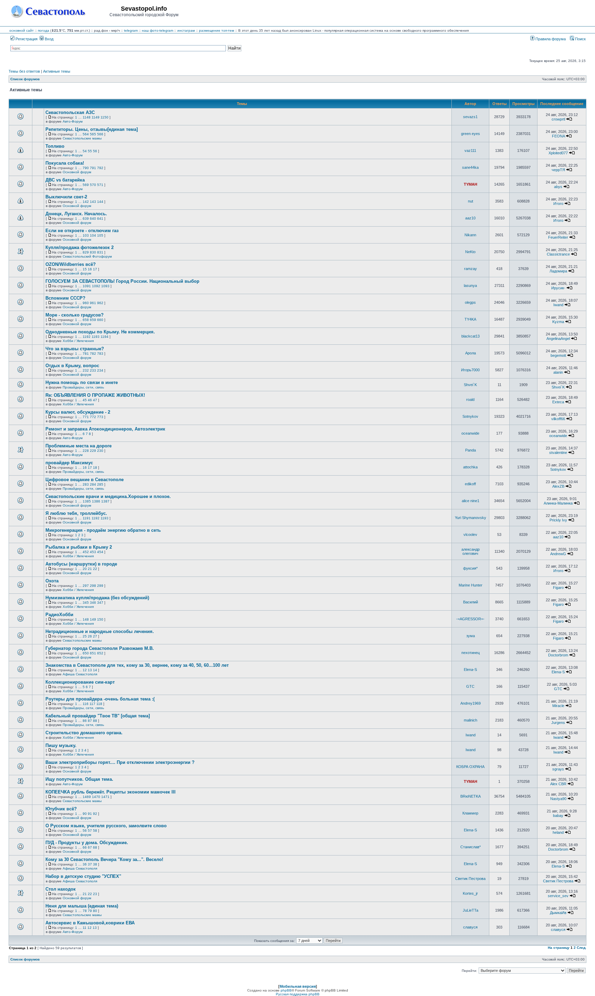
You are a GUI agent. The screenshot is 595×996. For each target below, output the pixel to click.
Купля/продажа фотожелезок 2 (79, 247)
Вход (48, 39)
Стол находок (60, 889)
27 (95, 636)
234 (100, 370)
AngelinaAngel (558, 338)
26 (90, 636)
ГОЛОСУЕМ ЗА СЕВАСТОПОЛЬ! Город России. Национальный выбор (122, 281)
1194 (104, 337)
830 (93, 252)
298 (93, 586)
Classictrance (558, 254)
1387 (105, 501)
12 (85, 670)
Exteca (558, 402)
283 (86, 484)
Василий (470, 602)
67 (90, 847)
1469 (87, 797)
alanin (558, 372)
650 (86, 653)
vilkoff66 (558, 419)
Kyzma (558, 322)
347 (100, 602)
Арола (470, 353)
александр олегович (470, 551)
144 (100, 202)
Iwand (558, 305)
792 (100, 168)
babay (558, 815)
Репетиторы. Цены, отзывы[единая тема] (91, 129)
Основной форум (77, 172)
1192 (87, 337)
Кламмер (470, 813)
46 (90, 400)
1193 (96, 337)
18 (95, 467)
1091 (87, 286)
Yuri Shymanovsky (470, 518)
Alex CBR (558, 784)
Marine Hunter (470, 585)
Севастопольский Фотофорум (87, 256)
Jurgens (558, 722)
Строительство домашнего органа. (84, 732)
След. (581, 948)
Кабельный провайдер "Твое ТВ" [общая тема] (97, 715)
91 (90, 814)
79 (90, 911)
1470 (96, 797)
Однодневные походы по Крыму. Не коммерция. (100, 331)
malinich (470, 720)
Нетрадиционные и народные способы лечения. (99, 631)
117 (92, 704)
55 (90, 151)
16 (90, 269)
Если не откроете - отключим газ (81, 230)
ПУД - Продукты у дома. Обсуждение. (86, 842)
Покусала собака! (64, 163)
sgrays (558, 769)
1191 (87, 518)
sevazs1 (470, 117)
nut (470, 201)
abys (558, 187)
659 (93, 320)
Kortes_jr (470, 893)
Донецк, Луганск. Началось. (76, 213)
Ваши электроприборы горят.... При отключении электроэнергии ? (120, 762)
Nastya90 (558, 799)
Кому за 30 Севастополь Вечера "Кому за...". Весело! (104, 859)
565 (93, 134)
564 (86, 134)
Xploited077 (558, 153)
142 (86, 202)
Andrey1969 (470, 703)
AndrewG (558, 554)
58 (95, 830)
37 (90, 864)
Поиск (580, 39)
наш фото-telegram (157, 30)
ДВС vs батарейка (65, 180)
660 (100, 320)
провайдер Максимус (69, 462)
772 (93, 417)
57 (90, 830)
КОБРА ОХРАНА (470, 767)
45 (85, 400)
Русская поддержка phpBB (298, 994)
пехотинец (470, 653)
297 (86, 586)
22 (95, 569)
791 (93, 168)
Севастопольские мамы (82, 138)
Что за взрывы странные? (74, 348)
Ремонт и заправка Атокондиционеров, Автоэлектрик (105, 429)
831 (100, 252)
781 (86, 353)
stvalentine (558, 452)
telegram (131, 30)
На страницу (559, 948)
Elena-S (470, 669)
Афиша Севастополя (80, 674)
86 (85, 721)
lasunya (470, 285)
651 (93, 653)
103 (86, 235)
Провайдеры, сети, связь (83, 387)
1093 (105, 286)
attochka (470, 467)
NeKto (470, 252)
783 (100, 353)
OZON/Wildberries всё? (70, 264)
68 (95, 847)
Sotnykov (470, 416)
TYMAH (470, 184)
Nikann (470, 235)
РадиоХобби (59, 614)
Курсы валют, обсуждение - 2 (77, 412)
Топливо (54, 146)
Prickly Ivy (558, 520)
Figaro (558, 587)
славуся (470, 927)
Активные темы (56, 71)
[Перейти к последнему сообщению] (569, 119)
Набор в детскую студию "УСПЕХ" (83, 876)
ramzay (470, 269)
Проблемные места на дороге (78, 445)
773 (100, 417)
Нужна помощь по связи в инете (81, 382)
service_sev (558, 896)
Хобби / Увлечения (78, 341)
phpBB (286, 990)
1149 (96, 117)
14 (95, 670)
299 (100, 586)
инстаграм (186, 30)
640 (93, 218)
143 (93, 202)
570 (93, 185)
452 (86, 552)
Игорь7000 (470, 370)
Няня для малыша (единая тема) (81, 906)
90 (85, 814)
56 (95, 151)
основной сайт (21, 30)
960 (86, 303)
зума (470, 636)
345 (86, 602)
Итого (558, 203)
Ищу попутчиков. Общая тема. (79, 779)
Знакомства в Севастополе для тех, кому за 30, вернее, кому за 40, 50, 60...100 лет (137, 665)
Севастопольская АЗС (70, 112)
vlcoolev (470, 534)
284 (93, 484)
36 (85, 864)
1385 (87, 501)
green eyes (470, 134)
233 (93, 370)
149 (93, 619)
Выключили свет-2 (66, 196)
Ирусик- (558, 288)
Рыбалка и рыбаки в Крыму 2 (78, 547)
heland (558, 832)
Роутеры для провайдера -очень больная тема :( (100, 699)
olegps (470, 302)
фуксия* (470, 568)
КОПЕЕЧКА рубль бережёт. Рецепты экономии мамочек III (110, 792)
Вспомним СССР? (65, 298)
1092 (96, 286)
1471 (105, 797)
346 (93, 602)
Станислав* (470, 847)
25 (85, 636)
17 (95, 269)
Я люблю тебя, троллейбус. (76, 513)
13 (90, 670)
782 (93, 353)
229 (93, 451)
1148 (87, 117)
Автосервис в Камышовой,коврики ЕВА (90, 922)
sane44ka (470, 167)
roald (470, 399)
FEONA (558, 136)
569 (86, 185)
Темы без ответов (24, 71)
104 (93, 235)
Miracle (558, 706)
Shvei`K (470, 385)
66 (85, 847)
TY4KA (470, 319)
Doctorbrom (558, 655)
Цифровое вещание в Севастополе (84, 479)
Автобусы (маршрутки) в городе (81, 564)
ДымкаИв (558, 913)
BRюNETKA (470, 796)
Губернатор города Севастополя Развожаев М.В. (99, 648)
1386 (96, 501)
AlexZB (558, 486)
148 (86, 619)
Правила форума (550, 39)
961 (93, 303)
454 (100, 552)
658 (86, 320)
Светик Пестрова (470, 878)
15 (85, 269)
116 (85, 704)
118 (99, 704)
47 (95, 400)
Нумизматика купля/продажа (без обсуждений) (97, 597)
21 (90, 569)
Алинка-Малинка (558, 503)
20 (85, 569)
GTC (470, 686)
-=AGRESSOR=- (470, 619)
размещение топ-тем (216, 30)
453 (93, 552)
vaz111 (470, 150)
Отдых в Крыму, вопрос (72, 365)
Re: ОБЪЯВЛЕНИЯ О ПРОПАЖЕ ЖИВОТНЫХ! (95, 395)
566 (100, 134)
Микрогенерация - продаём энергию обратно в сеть (103, 530)
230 (100, 451)
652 (100, 653)
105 (100, 235)
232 (86, 370)
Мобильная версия (298, 986)
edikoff (470, 484)
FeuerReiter (558, 237)
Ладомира (558, 271)
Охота (52, 580)
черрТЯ (558, 170)
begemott (558, 355)
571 (100, 185)
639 (86, 218)
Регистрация (26, 39)
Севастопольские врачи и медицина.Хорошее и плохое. (108, 496)
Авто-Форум (73, 121)
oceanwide (470, 433)
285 (100, 484)
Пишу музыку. (60, 745)
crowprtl (558, 119)
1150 (104, 117)
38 (95, 864)
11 (84, 928)
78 (85, 911)
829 (86, 252)
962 (100, 303)
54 (85, 151)
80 (95, 911)
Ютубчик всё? (61, 808)
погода (43, 30)
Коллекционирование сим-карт (80, 682)
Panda (470, 450)
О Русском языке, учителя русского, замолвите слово (106, 825)
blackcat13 (470, 336)
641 (100, 218)
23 (95, 894)
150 (100, 619)
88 (95, 721)
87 (90, 721)
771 (86, 417)
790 (86, 168)
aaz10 (470, 218)
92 (95, 814)
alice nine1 (470, 501)
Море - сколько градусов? (74, 315)
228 (86, 451)
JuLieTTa (470, 910)
